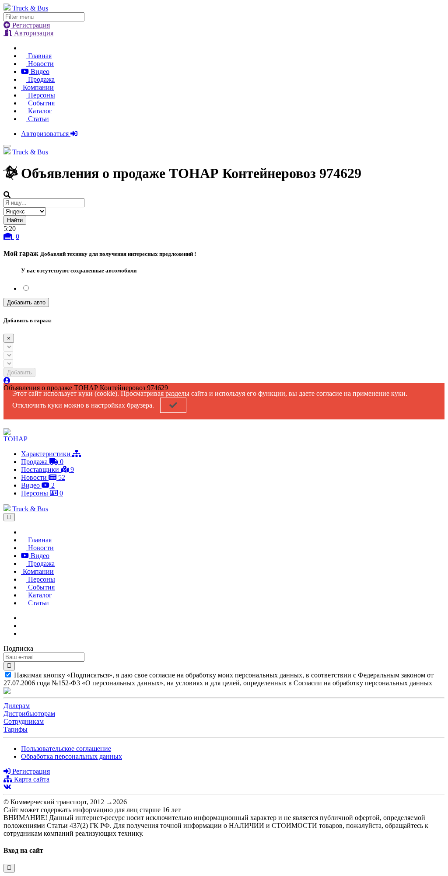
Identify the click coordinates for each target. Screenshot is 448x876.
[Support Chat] (23, 625)
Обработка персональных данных (71, 756)
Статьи (37, 118)
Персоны (40, 95)
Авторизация (32, 33)
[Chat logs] (23, 617)
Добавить (19, 372)
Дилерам (17, 705)
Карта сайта (30, 779)
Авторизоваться (45, 133)
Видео (39, 71)
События (40, 103)
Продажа (40, 79)
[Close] (9, 517)
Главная (39, 55)
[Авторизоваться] (7, 380)
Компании (37, 87)
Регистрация (30, 25)
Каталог (39, 111)
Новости (40, 63)
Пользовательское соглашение (66, 748)
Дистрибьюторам (29, 713)
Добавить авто (26, 302)
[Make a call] (23, 633)
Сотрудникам (24, 721)
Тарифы (16, 729)
